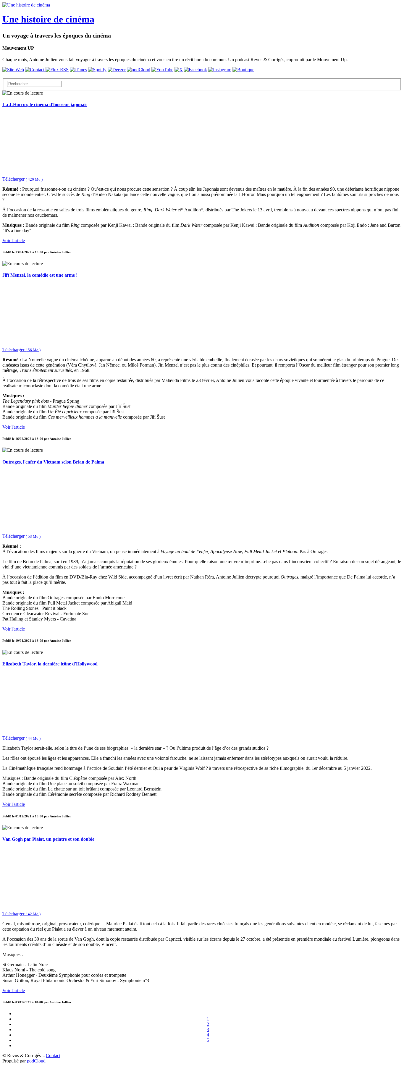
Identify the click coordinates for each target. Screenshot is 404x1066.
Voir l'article (13, 240)
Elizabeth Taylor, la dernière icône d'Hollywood (50, 663)
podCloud (36, 1060)
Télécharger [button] (22, 179)
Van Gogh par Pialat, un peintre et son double (48, 839)
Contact (53, 1055)
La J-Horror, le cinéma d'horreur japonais (44, 104)
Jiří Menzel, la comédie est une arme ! (39, 275)
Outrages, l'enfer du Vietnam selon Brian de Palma (53, 461)
